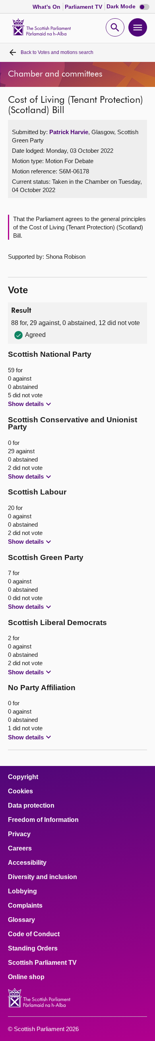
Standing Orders (33, 948)
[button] (30, 404)
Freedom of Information (43, 820)
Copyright (23, 777)
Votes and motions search (57, 52)
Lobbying (22, 891)
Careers (20, 848)
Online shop (26, 977)
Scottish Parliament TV (42, 963)
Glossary (21, 920)
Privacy (19, 834)
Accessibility (27, 863)
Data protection (31, 805)
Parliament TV (84, 7)
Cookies (20, 791)
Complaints (25, 905)
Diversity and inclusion (42, 877)
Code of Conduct (34, 934)
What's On (47, 7)
